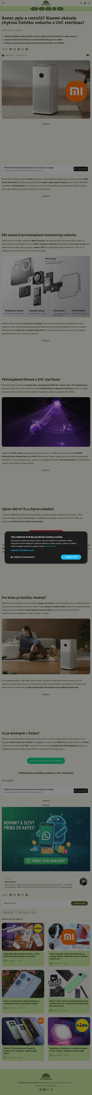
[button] (46, 550)
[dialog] (46, 547)
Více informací (50, 546)
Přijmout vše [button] (71, 557)
